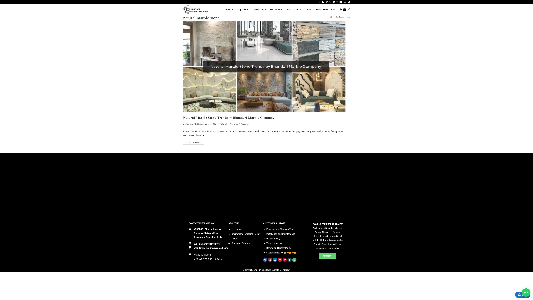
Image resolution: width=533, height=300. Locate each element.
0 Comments (244, 124)
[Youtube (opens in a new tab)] (341, 2)
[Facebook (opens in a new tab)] (323, 2)
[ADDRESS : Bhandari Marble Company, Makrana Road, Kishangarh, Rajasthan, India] (190, 228)
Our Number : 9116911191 (206, 244)
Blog (231, 124)
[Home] (331, 17)
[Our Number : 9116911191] (190, 243)
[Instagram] (270, 260)
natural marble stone (342, 17)
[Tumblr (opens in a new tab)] (337, 2)
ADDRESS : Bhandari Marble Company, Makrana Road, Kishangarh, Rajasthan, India (207, 233)
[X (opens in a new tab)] (319, 2)
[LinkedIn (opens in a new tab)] (334, 2)
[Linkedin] (275, 260)
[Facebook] (265, 260)
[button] (526, 292)
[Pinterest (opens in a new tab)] (326, 2)
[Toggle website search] (349, 9)
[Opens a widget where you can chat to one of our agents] (522, 295)
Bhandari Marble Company (197, 124)
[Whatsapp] (294, 260)
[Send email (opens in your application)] (345, 2)
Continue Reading (195, 141)
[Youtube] (280, 260)
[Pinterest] (285, 260)
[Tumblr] (289, 260)
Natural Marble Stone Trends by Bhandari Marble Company (228, 117)
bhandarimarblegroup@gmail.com (210, 248)
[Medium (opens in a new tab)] (348, 2)
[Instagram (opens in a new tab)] (330, 2)
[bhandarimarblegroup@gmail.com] (190, 247)
